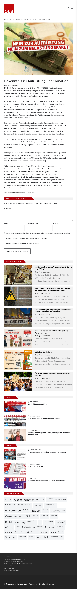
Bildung (20, 504)
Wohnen (54, 537)
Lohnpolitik (48, 521)
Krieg (29, 521)
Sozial (26, 532)
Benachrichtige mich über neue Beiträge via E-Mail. (22, 243)
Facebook (32, 584)
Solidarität (18, 532)
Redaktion (40, 526)
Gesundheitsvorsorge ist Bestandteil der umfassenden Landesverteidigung (52, 289)
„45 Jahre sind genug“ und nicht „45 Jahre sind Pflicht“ (53, 268)
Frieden (45, 510)
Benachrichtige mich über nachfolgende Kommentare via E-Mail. (27, 238)
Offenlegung (9, 584)
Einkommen (13, 510)
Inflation (44, 516)
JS (6, 85)
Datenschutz (22, 584)
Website (55, 223)
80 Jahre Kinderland (43, 352)
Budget (28, 504)
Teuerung (10, 537)
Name (6, 223)
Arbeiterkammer (24, 499)
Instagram (51, 584)
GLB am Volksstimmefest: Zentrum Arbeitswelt (46, 481)
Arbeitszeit (60, 499)
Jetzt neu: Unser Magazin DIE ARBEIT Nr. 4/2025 (47, 452)
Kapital (54, 516)
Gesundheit (58, 510)
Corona (38, 505)
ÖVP (61, 536)
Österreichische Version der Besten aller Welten (52, 374)
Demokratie (50, 504)
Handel (35, 515)
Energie (25, 509)
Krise (34, 521)
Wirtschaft (43, 537)
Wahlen (32, 536)
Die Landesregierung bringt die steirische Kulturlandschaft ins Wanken (53, 311)
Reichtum (60, 527)
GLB (28, 516)
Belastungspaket (14, 192)
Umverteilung (22, 536)
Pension (60, 522)
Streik (53, 532)
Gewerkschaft (14, 516)
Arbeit (8, 499)
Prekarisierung (28, 527)
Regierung (23, 192)
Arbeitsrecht (50, 498)
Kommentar (8, 208)
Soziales (31, 192)
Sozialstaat (35, 532)
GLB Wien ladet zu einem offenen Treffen (44, 418)
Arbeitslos (40, 499)
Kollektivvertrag (15, 522)
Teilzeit (60, 532)
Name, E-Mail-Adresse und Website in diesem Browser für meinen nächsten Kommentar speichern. (38, 233)
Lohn (39, 521)
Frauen (35, 510)
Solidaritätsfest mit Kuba (38, 404)
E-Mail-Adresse (33, 223)
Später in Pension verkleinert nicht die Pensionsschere (51, 332)
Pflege (9, 527)
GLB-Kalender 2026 (35, 466)
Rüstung (9, 532)
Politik (17, 527)
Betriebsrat (10, 504)
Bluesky (42, 584)
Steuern (44, 532)
